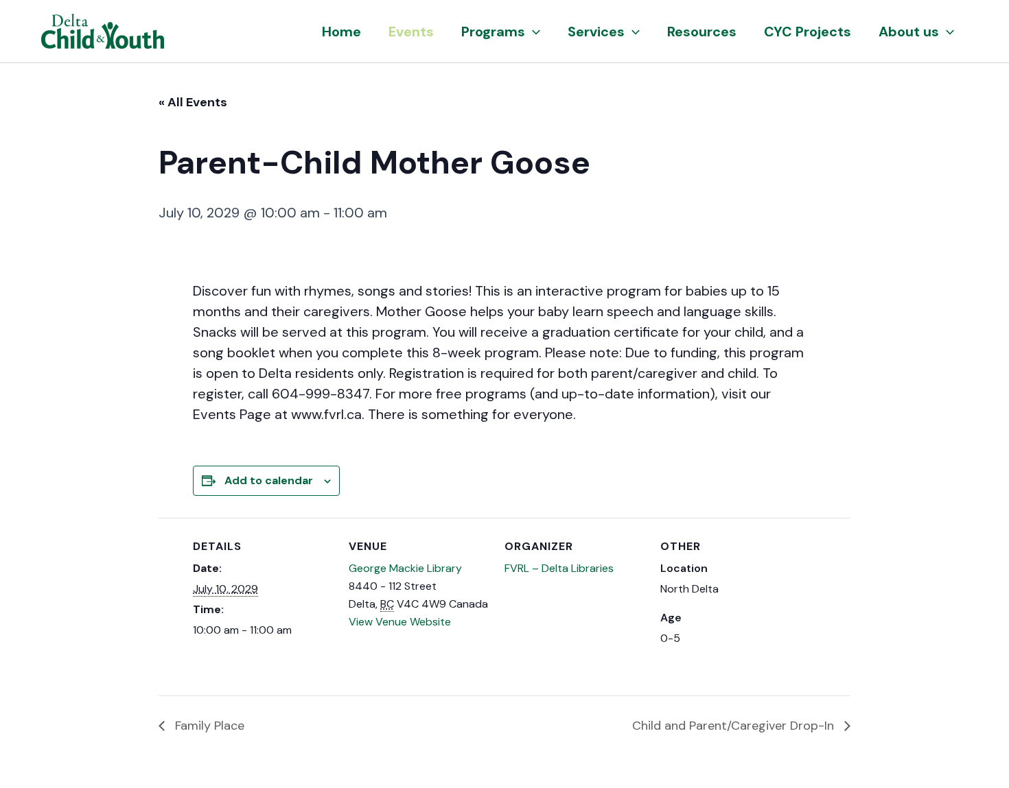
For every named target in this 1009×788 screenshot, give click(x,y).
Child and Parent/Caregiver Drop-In (734, 725)
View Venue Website (400, 621)
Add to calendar (268, 480)
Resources (702, 31)
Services (596, 31)
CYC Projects (807, 31)
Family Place (208, 725)
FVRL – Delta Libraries (559, 568)
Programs (493, 31)
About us (909, 31)
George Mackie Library (405, 568)
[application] (532, 31)
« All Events (193, 102)
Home (341, 31)
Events (411, 31)
